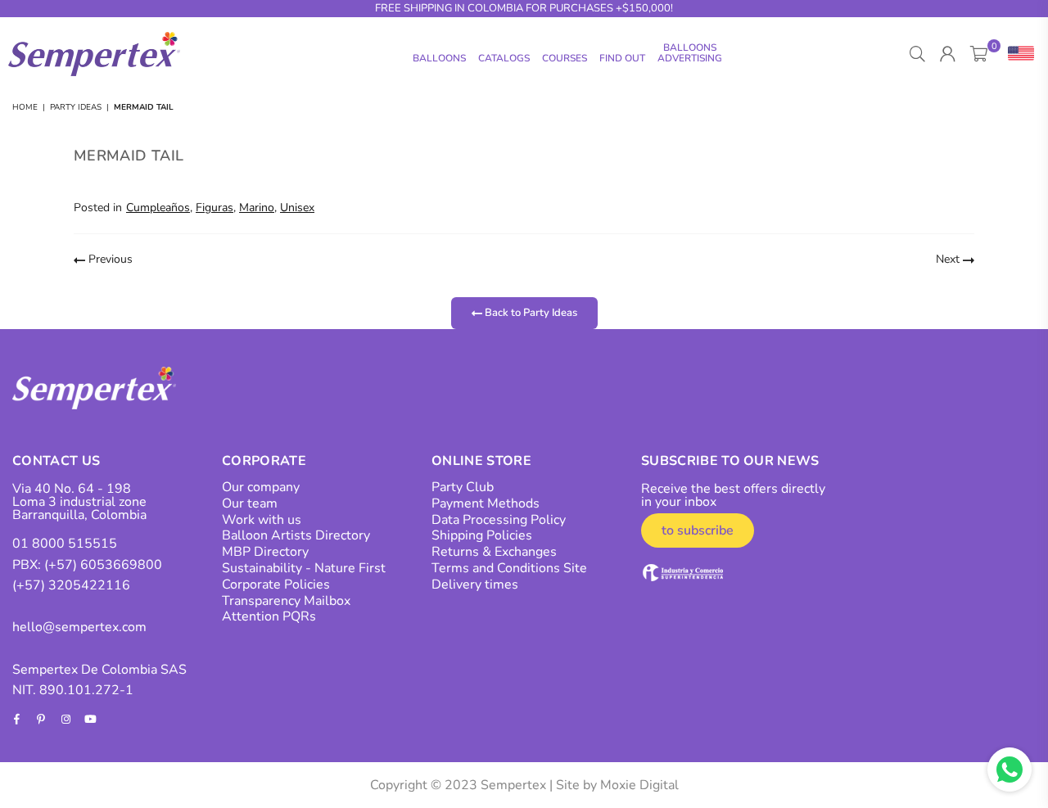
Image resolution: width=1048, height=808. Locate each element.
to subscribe (698, 530)
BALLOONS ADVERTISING (689, 53)
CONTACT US (56, 461)
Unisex (297, 207)
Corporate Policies (276, 585)
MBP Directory (265, 552)
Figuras (214, 207)
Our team (250, 503)
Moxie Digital (639, 785)
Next (949, 259)
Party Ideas (76, 107)
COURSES (564, 58)
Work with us (261, 520)
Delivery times (474, 585)
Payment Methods (485, 503)
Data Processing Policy (498, 520)
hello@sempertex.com (79, 627)
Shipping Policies (481, 535)
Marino (256, 207)
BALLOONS (439, 58)
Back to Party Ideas (529, 312)
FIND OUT (622, 58)
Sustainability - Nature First (304, 568)
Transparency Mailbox (286, 601)
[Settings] (1017, 54)
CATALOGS (504, 58)
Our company (261, 487)
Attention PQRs (269, 616)
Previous (109, 259)
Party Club (462, 487)
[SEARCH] (917, 54)
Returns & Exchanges (494, 552)
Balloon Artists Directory (296, 535)
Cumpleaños (158, 207)
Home (25, 107)
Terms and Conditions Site (509, 568)
